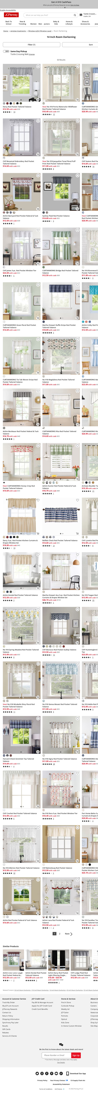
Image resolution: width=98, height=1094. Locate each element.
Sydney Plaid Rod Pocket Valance (56, 216)
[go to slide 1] (56, 7)
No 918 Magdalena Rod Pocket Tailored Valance (58, 380)
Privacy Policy (42, 1080)
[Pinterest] (51, 1073)
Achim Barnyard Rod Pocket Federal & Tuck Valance (20, 217)
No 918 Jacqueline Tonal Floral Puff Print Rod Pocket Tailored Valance (58, 162)
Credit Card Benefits (40, 1009)
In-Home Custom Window (71, 1026)
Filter (31, 44)
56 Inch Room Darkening (22, 990)
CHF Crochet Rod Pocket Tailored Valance (20, 813)
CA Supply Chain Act (78, 1080)
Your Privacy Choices (57, 1080)
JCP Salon (65, 1012)
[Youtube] (56, 1073)
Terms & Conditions (45, 1089)
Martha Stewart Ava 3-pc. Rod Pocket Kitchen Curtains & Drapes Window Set (61, 596)
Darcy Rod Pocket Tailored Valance (17, 107)
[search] (76, 15)
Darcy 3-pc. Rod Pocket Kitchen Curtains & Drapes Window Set (20, 541)
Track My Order (8, 1002)
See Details (61, 1062)
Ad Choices (58, 1089)
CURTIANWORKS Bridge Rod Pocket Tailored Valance (60, 271)
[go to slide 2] (58, 7)
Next (67, 933)
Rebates (5, 1032)
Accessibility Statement (61, 1084)
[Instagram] (42, 1073)
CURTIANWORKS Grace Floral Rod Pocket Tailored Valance (19, 326)
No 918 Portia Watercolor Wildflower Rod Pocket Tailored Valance (59, 108)
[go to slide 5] (64, 7)
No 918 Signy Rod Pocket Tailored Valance (59, 759)
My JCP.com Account (10, 1006)
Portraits (64, 1016)
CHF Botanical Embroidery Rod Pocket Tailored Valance (18, 162)
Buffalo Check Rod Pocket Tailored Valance (59, 540)
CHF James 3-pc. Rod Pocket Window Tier (19, 270)
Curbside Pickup (67, 1006)
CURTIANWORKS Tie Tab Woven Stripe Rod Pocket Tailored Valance (20, 380)
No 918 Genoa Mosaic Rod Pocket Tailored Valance (59, 705)
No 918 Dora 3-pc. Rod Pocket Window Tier (59, 813)
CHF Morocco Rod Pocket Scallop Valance (59, 650)
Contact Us (6, 1012)
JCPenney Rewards (9, 1009)
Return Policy (7, 1016)
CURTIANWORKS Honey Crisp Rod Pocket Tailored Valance (19, 487)
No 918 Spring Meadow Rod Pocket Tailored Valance (21, 651)
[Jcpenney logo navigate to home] (11, 14)
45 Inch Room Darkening (74, 990)
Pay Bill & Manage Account (42, 1002)
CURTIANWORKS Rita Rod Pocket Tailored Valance (59, 432)
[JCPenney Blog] (61, 1073)
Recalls (5, 1026)
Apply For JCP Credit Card (42, 1006)
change (32, 54)
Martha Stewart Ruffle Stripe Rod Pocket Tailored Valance (59, 326)
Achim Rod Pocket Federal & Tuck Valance (20, 920)
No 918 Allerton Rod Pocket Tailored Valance (21, 868)
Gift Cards (6, 1029)
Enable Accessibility (8, 10)
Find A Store (66, 1002)
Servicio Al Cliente (9, 1036)
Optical (64, 1019)
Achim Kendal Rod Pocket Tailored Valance (20, 595)
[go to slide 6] (67, 7)
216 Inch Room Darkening (40, 990)
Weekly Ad (65, 1009)
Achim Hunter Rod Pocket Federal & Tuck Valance (59, 487)
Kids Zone (65, 1022)
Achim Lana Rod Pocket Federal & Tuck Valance (58, 921)
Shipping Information (10, 1019)
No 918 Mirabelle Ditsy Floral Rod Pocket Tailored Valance (19, 705)
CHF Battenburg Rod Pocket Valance (57, 868)
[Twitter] (37, 1073)
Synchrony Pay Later (10, 1022)
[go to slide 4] (62, 7)
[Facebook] (47, 1073)
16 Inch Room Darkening (57, 990)
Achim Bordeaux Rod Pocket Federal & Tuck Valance (20, 432)
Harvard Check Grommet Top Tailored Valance (18, 760)
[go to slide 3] (60, 7)
